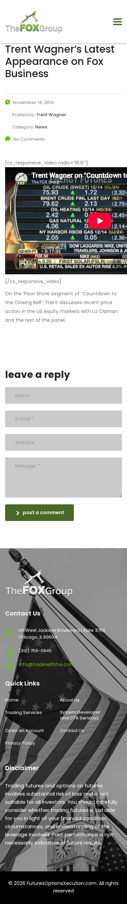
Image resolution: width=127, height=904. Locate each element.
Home (12, 700)
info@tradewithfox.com (47, 664)
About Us (70, 700)
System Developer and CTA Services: (80, 715)
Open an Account (24, 730)
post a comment (43, 512)
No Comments (29, 139)
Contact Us (72, 730)
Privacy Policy (20, 743)
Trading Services (23, 712)
